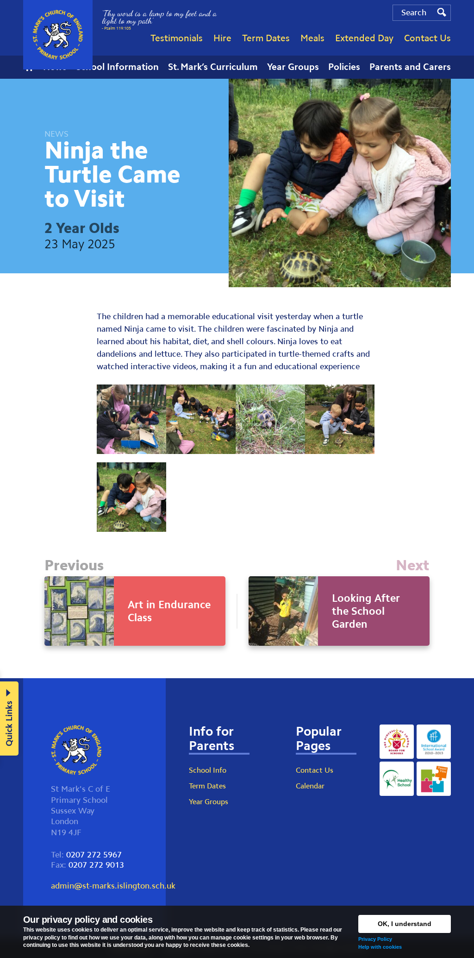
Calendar (310, 786)
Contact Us (314, 770)
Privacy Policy (375, 939)
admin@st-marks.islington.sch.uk (113, 886)
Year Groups (208, 801)
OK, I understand (404, 923)
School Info (207, 770)
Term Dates (207, 786)
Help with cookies (380, 947)
